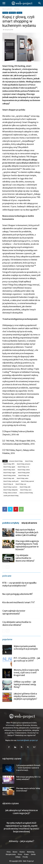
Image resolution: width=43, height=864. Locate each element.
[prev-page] (3, 566)
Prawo (26, 854)
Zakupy (19, 13)
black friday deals (9, 470)
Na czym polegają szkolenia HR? (17, 594)
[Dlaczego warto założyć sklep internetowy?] (8, 791)
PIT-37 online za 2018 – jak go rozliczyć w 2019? (27, 659)
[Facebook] (4, 509)
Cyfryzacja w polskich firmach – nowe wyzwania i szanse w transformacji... (28, 767)
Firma (4, 535)
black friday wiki (25, 487)
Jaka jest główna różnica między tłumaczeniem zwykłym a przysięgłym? (25, 696)
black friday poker (24, 472)
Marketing (12, 13)
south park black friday (11, 495)
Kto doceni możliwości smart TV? (18, 602)
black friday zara (25, 490)
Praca (20, 854)
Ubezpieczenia (11, 854)
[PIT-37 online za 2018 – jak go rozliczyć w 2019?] (7, 661)
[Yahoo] (34, 747)
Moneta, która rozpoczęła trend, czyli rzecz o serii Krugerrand (26, 673)
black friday (29, 461)
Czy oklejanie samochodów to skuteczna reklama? (25, 558)
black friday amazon (23, 464)
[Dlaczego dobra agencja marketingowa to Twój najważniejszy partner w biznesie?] (8, 544)
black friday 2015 (8, 464)
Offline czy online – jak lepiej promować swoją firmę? (25, 684)
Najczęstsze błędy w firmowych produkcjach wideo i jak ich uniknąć (27, 532)
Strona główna (7, 9)
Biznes (15, 852)
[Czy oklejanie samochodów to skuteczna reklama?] (8, 558)
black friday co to (23, 467)
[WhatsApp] (21, 509)
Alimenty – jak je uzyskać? (21, 841)
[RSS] (21, 747)
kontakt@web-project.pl (27, 740)
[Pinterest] (15, 509)
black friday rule (23, 475)
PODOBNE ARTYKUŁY (10, 523)
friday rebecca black (10, 493)
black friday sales (22, 478)
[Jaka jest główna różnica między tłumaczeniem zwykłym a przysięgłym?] (7, 697)
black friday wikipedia (10, 490)
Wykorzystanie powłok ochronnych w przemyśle (26, 647)
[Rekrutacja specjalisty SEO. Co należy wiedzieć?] (8, 780)
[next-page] (7, 566)
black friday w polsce (10, 487)
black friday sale (8, 478)
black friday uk (8, 484)
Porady (25, 857)
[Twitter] (10, 509)
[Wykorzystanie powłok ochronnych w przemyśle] (7, 650)
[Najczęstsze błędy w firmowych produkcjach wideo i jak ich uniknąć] (8, 532)
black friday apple (9, 467)
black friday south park (11, 481)
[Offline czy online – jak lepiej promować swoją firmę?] (7, 685)
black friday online (24, 470)
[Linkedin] (15, 747)
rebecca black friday (26, 493)
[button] (4, 3)
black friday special (27, 481)
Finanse (16, 9)
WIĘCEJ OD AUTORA (29, 523)
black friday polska (9, 475)
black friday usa (21, 484)
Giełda (33, 854)
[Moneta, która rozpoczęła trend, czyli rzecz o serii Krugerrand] (7, 673)
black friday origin (9, 472)
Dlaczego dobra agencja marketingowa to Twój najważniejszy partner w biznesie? (27, 545)
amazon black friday (16, 461)
